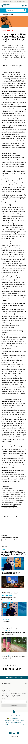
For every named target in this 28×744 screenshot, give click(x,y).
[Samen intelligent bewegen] (6, 526)
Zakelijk (3, 687)
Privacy (22, 720)
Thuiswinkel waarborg (14, 718)
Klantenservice (6, 683)
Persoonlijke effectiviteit (8, 14)
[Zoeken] (25, 10)
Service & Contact (21, 724)
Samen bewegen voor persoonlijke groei (9, 598)
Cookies (8, 722)
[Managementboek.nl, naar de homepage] (5, 6)
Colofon (17, 720)
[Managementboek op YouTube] (14, 733)
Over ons (14, 727)
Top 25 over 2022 (5, 621)
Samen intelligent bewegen (9, 537)
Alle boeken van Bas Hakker (9, 506)
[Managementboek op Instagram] (18, 733)
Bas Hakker (5, 65)
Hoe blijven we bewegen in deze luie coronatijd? (13, 633)
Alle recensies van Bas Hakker (9, 507)
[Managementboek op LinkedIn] (10, 733)
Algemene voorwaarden (8, 720)
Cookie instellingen (16, 722)
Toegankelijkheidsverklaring (8, 724)
